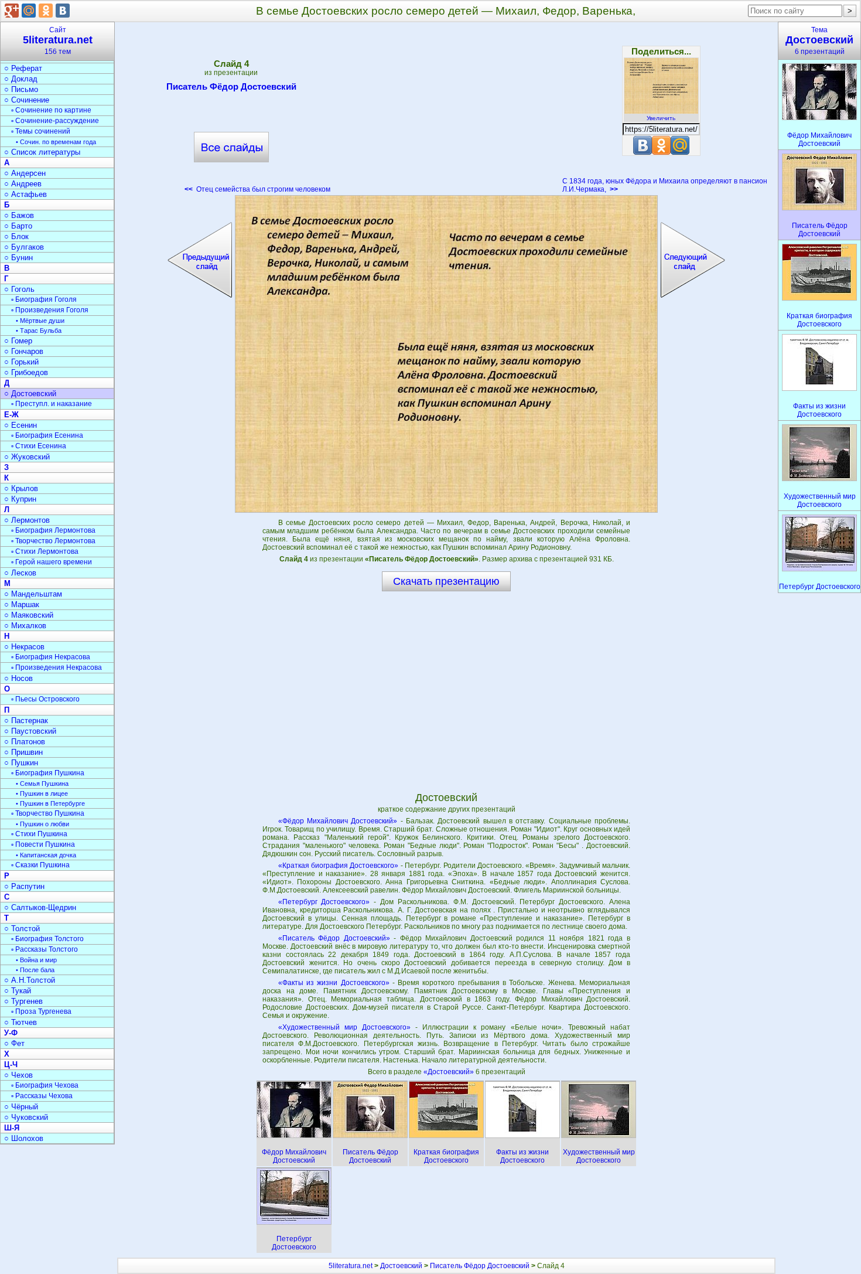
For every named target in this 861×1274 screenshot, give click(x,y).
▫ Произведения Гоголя (49, 310)
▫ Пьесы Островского (45, 699)
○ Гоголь (19, 289)
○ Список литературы (42, 152)
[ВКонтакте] (63, 11)
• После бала (35, 969)
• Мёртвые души (40, 320)
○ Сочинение (26, 100)
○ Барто (18, 226)
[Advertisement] (446, 111)
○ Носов (18, 678)
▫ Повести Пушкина (43, 844)
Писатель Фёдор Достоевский (231, 86)
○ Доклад (20, 78)
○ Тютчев (20, 1022)
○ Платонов (24, 741)
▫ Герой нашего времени (51, 562)
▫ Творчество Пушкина (47, 813)
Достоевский (401, 1266)
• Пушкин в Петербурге (50, 803)
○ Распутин (24, 886)
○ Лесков (20, 572)
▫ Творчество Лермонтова (53, 541)
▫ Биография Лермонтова (53, 530)
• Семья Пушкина (42, 783)
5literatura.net (351, 1266)
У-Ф (11, 1032)
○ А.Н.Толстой (29, 980)
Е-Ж (11, 414)
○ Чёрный (21, 1106)
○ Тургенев (23, 1001)
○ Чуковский (26, 1117)
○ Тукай (17, 990)
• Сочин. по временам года (56, 141)
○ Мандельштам (33, 594)
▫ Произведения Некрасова (56, 667)
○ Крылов (21, 488)
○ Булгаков (24, 247)
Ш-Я (11, 1127)
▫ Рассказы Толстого (44, 949)
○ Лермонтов (27, 520)
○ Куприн (20, 499)
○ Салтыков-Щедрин (40, 907)
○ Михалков (25, 625)
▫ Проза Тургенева (41, 1011)
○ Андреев (23, 183)
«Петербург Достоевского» (324, 902)
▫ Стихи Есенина (38, 446)
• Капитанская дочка (46, 855)
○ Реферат (23, 68)
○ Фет (14, 1043)
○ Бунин (18, 257)
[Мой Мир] (29, 11)
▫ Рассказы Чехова (42, 1096)
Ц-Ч (11, 1064)
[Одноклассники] (46, 11)
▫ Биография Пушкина (47, 773)
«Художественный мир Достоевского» (344, 1027)
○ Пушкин (21, 762)
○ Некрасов (24, 646)
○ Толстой (22, 928)
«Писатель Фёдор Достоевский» (334, 938)
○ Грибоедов (26, 372)
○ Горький (21, 361)
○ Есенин (20, 425)
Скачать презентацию (446, 581)
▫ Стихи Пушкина (39, 834)
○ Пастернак (26, 720)
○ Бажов (19, 215)
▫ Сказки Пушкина (40, 865)
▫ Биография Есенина (47, 435)
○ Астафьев (25, 194)
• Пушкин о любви (42, 823)
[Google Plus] (12, 11)
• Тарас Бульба (39, 330)
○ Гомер (18, 340)
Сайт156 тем (58, 41)
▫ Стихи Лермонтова (44, 551)
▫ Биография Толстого (47, 939)
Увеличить (661, 118)
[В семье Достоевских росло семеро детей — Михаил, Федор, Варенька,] (446, 354)
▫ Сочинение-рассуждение (55, 121)
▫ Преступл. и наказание (51, 404)
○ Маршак (21, 604)
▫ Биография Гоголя (44, 299)
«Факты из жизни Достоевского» (334, 983)
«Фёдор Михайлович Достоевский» (338, 821)
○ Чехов (18, 1075)
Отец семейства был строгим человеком (257, 189)
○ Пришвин (23, 752)
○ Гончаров (23, 351)
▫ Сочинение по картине (51, 110)
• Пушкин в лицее (42, 793)
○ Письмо (21, 89)
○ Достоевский (30, 393)
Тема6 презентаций (819, 41)
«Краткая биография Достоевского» (338, 865)
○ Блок (16, 236)
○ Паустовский (30, 731)
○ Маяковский (28, 615)
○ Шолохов (23, 1138)
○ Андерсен (25, 173)
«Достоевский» (449, 1072)
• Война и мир (36, 959)
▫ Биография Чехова (44, 1085)
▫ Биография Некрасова (50, 657)
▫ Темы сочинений (40, 131)
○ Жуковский (27, 456)
